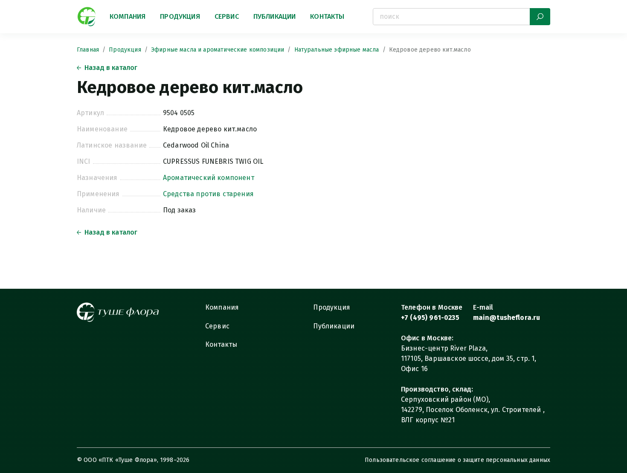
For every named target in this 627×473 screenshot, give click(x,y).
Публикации (274, 16)
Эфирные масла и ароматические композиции (217, 49)
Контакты (327, 16)
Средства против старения (208, 194)
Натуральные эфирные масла (336, 49)
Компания (127, 16)
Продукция (180, 16)
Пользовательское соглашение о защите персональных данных (457, 460)
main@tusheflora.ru (506, 317)
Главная (88, 49)
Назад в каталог (110, 68)
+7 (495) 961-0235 (430, 317)
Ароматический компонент (208, 178)
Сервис (227, 16)
